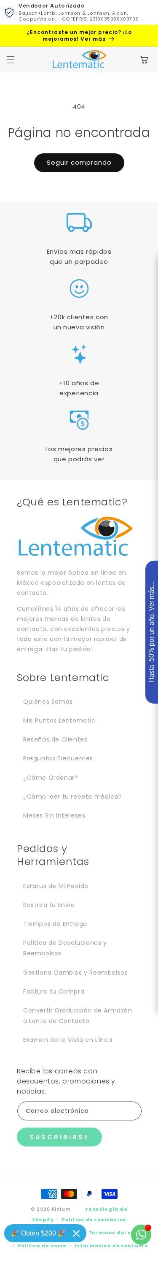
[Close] (76, 1233)
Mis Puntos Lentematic (59, 720)
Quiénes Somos (48, 701)
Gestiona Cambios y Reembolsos (75, 972)
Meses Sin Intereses (54, 815)
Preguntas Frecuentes (58, 758)
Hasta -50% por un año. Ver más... (151, 632)
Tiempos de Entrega (55, 924)
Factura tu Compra (53, 991)
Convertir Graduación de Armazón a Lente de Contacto (77, 1015)
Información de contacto (111, 1245)
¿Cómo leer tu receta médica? (72, 796)
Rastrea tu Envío (49, 905)
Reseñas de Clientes (55, 739)
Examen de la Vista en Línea (67, 1040)
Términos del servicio (119, 1232)
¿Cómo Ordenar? (50, 777)
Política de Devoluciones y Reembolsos (65, 948)
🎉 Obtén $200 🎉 (38, 1233)
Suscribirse (59, 1137)
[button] (10, 59)
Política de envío (42, 1245)
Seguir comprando (79, 162)
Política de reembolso (94, 1219)
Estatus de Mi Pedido (55, 886)
